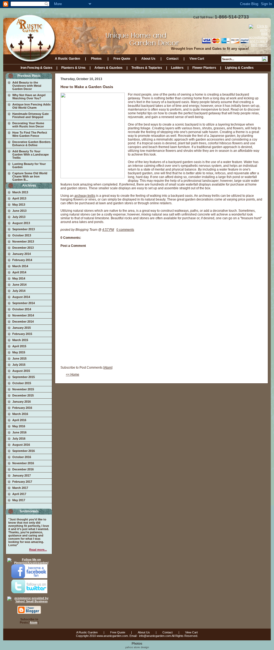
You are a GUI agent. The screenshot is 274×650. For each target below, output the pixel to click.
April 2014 (19, 272)
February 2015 (22, 333)
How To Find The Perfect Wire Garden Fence (29, 134)
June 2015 (19, 358)
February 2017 (22, 481)
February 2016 (22, 407)
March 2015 (20, 340)
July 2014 (18, 290)
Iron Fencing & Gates (36, 68)
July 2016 (18, 438)
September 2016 (23, 450)
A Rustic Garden (67, 59)
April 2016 (19, 420)
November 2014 (23, 315)
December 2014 (23, 321)
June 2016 (19, 432)
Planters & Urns (73, 68)
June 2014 (19, 284)
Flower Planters (204, 68)
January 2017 (21, 475)
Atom (33, 622)
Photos (96, 59)
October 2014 (21, 309)
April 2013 (19, 198)
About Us (148, 59)
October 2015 (21, 383)
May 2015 (18, 352)
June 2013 (19, 210)
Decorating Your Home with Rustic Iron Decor (28, 125)
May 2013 (18, 204)
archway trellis (84, 196)
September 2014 (23, 303)
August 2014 (21, 296)
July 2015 (18, 364)
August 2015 (21, 370)
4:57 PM (108, 230)
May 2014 (18, 278)
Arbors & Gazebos (108, 68)
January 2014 (21, 253)
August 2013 (21, 223)
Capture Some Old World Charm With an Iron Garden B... (29, 176)
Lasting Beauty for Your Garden (29, 165)
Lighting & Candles (239, 68)
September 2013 (23, 229)
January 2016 (21, 401)
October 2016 (21, 457)
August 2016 (21, 444)
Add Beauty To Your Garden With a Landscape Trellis (30, 154)
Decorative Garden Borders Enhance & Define (31, 143)
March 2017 (20, 487)
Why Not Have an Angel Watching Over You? (28, 96)
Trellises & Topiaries (146, 68)
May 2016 (18, 426)
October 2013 (21, 235)
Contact (172, 59)
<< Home (72, 374)
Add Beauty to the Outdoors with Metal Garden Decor (26, 85)
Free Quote (121, 59)
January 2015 (21, 327)
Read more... (38, 549)
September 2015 (23, 377)
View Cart (196, 59)
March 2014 (20, 266)
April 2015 (19, 346)
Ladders (177, 68)
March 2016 (20, 413)
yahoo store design (137, 647)
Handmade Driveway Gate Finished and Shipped (30, 115)
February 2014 (22, 260)
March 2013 (20, 192)
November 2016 (23, 463)
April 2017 (19, 494)
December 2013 (23, 247)
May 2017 (18, 500)
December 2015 (23, 395)
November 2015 (23, 389)
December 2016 (23, 469)
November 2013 (23, 241)
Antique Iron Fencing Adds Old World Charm (31, 106)
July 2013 (18, 216)
